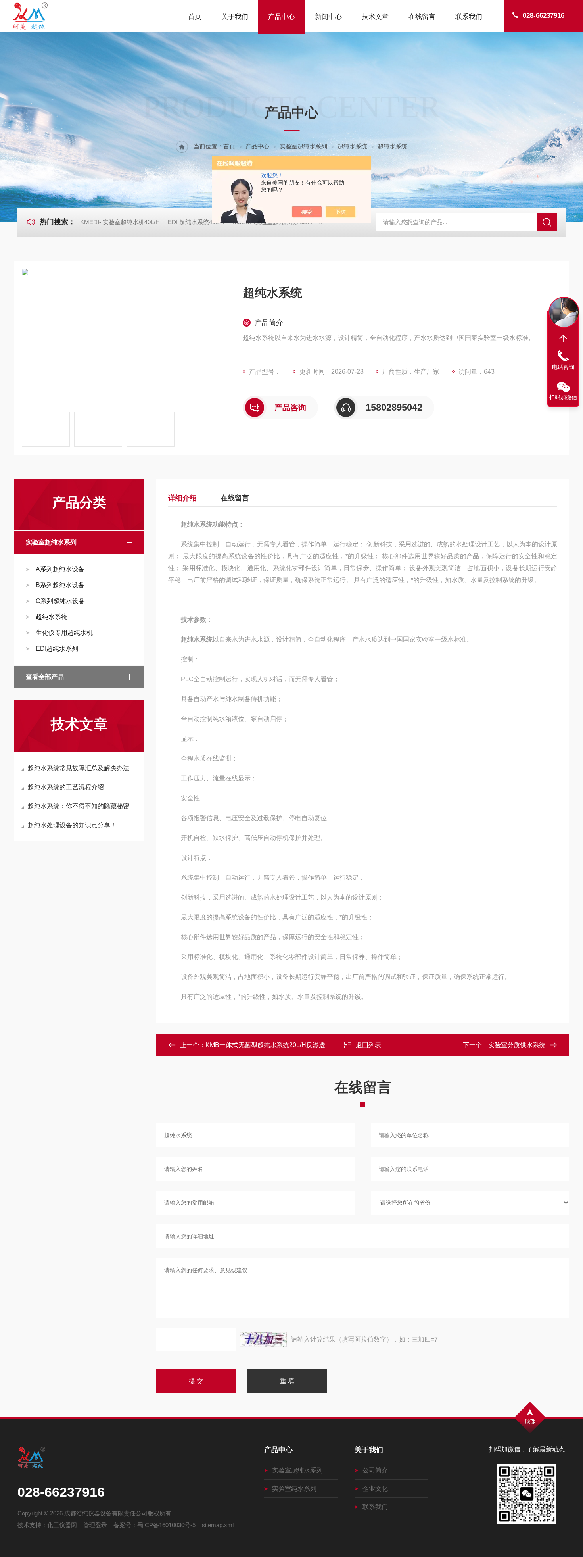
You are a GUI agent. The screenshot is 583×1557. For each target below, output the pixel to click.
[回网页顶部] (563, 338)
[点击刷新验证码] (263, 1339)
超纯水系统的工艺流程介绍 (66, 787)
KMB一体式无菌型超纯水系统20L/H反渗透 (265, 1045)
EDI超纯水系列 (57, 648)
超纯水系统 (352, 146)
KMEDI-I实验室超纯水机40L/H (120, 222)
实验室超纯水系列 (303, 146)
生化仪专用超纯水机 (64, 632)
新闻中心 (328, 17)
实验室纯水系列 (294, 1488)
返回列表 (368, 1045)
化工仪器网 (62, 1525)
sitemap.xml (218, 1525)
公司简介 (375, 1470)
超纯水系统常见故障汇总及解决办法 (78, 768)
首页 (194, 17)
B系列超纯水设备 (60, 585)
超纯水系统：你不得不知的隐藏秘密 (78, 806)
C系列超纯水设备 (60, 601)
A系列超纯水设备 (60, 569)
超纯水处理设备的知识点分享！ (72, 825)
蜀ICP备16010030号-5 (166, 1525)
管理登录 (95, 1525)
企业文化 (375, 1488)
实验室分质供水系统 (516, 1045)
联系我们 (468, 17)
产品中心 (281, 17)
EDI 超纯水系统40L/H (196, 222)
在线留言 (421, 17)
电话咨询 (563, 367)
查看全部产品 (45, 676)
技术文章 (375, 17)
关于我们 (234, 17)
